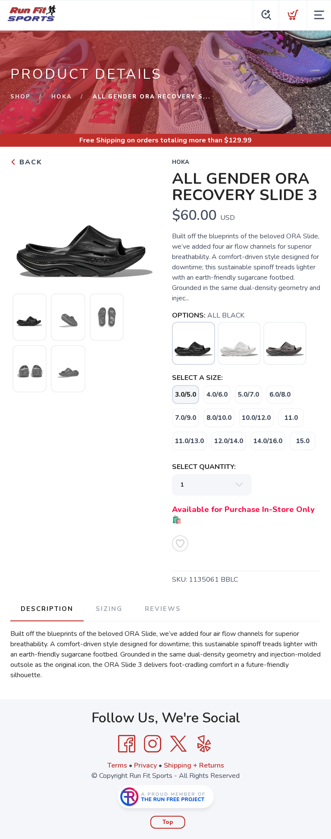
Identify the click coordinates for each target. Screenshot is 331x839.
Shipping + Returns (194, 765)
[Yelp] (204, 744)
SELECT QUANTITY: (204, 467)
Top (167, 822)
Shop (20, 97)
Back (29, 162)
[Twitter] (178, 744)
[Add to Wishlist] (180, 543)
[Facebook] (127, 744)
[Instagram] (153, 744)
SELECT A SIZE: (197, 377)
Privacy (145, 765)
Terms (117, 765)
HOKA (61, 97)
